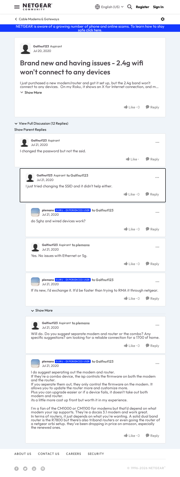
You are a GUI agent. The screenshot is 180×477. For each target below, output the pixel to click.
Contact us (48, 454)
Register (142, 7)
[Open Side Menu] (17, 7)
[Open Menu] (163, 19)
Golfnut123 (41, 46)
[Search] (129, 6)
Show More (33, 92)
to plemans (81, 245)
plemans (48, 210)
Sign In (158, 7)
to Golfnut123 (77, 175)
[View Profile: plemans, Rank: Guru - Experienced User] (35, 212)
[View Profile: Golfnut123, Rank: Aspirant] (25, 48)
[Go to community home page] (37, 6)
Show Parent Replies (30, 129)
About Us (22, 454)
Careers (73, 454)
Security (96, 454)
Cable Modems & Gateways (39, 19)
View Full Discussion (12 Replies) (43, 124)
